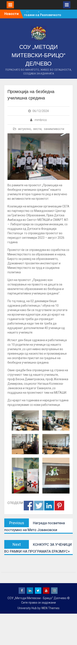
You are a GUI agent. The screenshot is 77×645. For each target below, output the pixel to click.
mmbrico (41, 120)
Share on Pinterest (59, 505)
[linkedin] (30, 590)
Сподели (28, 505)
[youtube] (46, 590)
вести (37, 129)
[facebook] (22, 590)
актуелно (24, 129)
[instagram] (54, 590)
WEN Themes (50, 608)
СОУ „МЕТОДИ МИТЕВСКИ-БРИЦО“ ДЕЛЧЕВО (38, 55)
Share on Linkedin (49, 505)
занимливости (54, 129)
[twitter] (38, 590)
